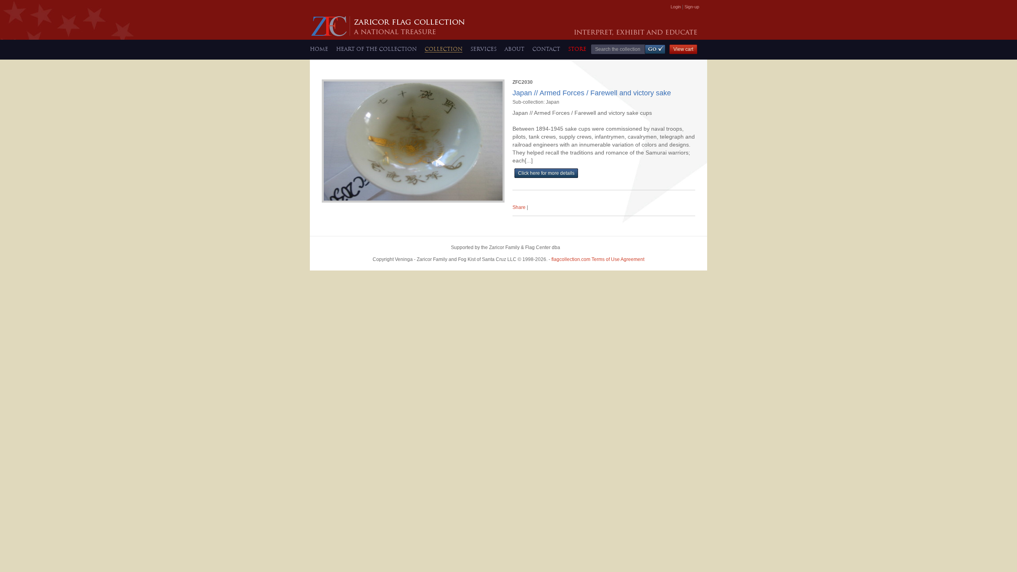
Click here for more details (546, 173)
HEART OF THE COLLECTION (376, 49)
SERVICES (483, 49)
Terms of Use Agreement (597, 259)
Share (519, 207)
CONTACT (546, 49)
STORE (577, 49)
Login (676, 6)
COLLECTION (443, 49)
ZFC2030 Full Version (539, 182)
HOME (319, 49)
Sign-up (691, 6)
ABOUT (514, 49)
